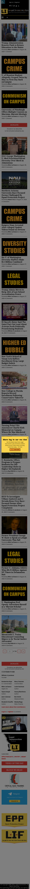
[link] (15, 438)
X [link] (27, 438)
